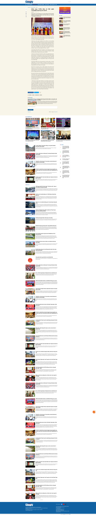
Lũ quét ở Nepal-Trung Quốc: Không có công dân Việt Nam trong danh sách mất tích (46, 146)
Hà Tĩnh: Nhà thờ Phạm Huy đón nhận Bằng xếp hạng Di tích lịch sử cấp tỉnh (46, 321)
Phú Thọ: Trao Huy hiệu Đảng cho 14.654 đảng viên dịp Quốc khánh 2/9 (46, 195)
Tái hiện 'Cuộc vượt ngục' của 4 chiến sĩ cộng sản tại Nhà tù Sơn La (66, 18)
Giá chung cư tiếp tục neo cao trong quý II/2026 (66, 159)
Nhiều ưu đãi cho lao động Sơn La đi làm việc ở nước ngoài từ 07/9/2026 (46, 376)
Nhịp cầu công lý (47, 4)
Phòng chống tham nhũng (41, 4)
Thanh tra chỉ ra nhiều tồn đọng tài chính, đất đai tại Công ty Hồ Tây (46, 352)
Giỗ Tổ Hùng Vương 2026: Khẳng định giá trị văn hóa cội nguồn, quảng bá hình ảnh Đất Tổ (66, 32)
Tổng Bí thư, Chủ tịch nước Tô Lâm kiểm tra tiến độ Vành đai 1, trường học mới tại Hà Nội (46, 162)
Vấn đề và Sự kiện (35, 4)
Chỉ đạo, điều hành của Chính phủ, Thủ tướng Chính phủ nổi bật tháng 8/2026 (46, 154)
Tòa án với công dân (29, 4)
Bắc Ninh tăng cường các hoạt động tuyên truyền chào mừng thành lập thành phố (46, 250)
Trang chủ (29, 7)
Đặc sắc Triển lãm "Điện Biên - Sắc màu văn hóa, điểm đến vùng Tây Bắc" (66, 21)
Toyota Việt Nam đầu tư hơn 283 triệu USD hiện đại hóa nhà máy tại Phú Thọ (33, 128)
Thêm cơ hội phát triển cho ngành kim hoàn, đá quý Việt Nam (66, 36)
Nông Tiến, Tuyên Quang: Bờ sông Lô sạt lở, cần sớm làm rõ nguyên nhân (46, 328)
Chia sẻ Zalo (36, 92)
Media (56, 4)
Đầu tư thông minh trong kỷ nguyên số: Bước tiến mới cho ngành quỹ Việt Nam (32, 140)
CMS (64, 514)
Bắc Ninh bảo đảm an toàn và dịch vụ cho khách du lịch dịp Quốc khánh (46, 242)
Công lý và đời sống (52, 4)
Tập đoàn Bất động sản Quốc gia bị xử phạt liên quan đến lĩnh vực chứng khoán (62, 128)
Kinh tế (36, 7)
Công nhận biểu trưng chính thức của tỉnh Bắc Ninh (44, 257)
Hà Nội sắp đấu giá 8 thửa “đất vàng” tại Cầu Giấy (44, 217)
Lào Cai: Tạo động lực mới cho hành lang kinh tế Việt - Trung (66, 156)
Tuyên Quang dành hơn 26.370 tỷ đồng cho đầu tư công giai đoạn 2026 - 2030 (48, 128)
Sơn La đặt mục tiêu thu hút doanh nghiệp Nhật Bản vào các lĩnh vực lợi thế (63, 140)
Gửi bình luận (30, 109)
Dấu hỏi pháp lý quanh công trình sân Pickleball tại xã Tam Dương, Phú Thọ (45, 234)
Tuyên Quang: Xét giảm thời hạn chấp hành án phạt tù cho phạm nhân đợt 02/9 (46, 289)
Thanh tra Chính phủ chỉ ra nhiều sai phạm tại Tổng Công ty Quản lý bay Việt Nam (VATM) (46, 210)
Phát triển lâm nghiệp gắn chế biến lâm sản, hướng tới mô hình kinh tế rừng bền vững (66, 28)
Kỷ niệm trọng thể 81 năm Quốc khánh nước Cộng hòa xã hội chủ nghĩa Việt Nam (46, 177)
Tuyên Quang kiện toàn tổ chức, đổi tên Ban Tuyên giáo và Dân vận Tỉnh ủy (46, 305)
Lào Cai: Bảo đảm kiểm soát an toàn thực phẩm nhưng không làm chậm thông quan (47, 140)
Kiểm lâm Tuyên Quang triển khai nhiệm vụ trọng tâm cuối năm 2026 (47, 99)
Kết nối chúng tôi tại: (58, 504)
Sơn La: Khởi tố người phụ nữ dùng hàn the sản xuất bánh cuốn (46, 272)
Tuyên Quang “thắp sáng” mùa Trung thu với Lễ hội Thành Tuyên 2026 (46, 360)
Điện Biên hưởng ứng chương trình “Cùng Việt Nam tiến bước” (46, 225)
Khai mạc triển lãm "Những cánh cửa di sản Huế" (66, 24)
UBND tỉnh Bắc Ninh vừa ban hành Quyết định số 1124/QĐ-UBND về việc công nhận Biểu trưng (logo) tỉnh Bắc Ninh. (46, 259)
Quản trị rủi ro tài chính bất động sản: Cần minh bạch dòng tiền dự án (46, 203)
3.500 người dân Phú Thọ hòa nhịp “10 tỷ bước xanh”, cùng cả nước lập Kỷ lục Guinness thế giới (46, 187)
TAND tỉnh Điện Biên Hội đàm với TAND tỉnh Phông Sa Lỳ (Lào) (46, 280)
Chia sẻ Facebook (31, 92)
